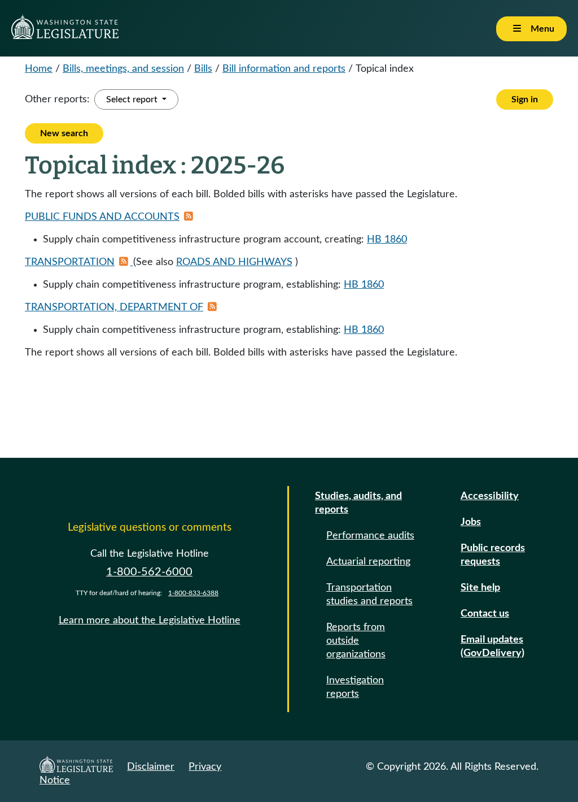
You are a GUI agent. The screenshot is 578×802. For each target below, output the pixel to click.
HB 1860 (387, 240)
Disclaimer (150, 767)
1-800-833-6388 (193, 592)
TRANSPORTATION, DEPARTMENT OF (114, 307)
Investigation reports (355, 687)
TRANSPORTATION (70, 262)
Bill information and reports (283, 69)
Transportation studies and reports (369, 594)
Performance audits (370, 536)
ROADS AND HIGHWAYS (234, 262)
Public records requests (493, 555)
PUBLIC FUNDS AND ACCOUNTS (102, 217)
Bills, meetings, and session (123, 69)
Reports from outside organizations (356, 641)
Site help (480, 588)
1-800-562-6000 (149, 572)
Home (38, 69)
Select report (133, 99)
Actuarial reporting (368, 562)
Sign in (524, 99)
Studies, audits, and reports (358, 503)
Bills (203, 69)
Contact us (485, 614)
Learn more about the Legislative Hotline (149, 620)
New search (64, 133)
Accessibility (490, 496)
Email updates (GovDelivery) (492, 646)
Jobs (471, 522)
